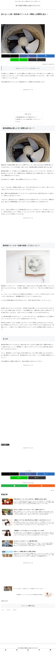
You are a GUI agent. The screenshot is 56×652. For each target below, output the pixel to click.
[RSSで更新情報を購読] (41, 485)
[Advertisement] (28, 19)
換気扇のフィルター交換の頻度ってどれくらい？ (29, 119)
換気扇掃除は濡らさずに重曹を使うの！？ (27, 117)
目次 (26, 114)
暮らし (7, 444)
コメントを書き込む (28, 606)
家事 (3, 444)
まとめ (18, 121)
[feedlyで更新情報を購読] (14, 485)
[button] (37, 59)
